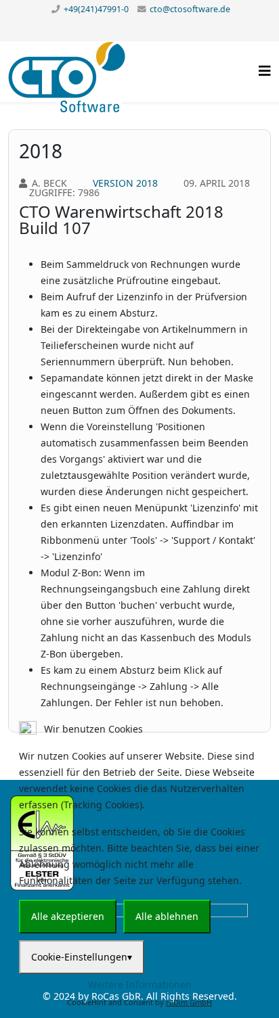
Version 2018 (125, 183)
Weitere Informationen (140, 984)
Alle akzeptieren (67, 916)
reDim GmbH (189, 1002)
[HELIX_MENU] (265, 70)
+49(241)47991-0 (96, 9)
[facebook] (140, 28)
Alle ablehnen (166, 916)
